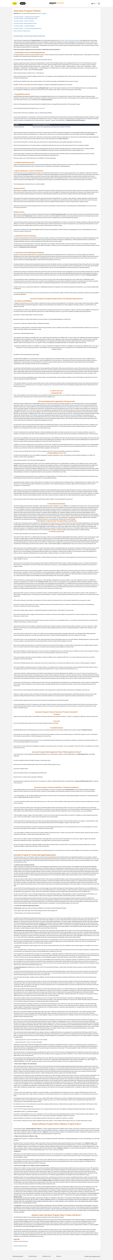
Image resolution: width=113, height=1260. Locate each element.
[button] (94, 3)
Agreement (29, 99)
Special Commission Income (20, 1245)
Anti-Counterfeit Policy (24, 485)
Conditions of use (46, 1256)
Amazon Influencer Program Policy (22, 31)
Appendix (16, 166)
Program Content (27, 894)
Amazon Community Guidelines (56, 1149)
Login (14, 3)
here (48, 363)
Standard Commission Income (21, 1241)
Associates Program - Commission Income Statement (26, 16)
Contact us (58, 1256)
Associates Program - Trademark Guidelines (24, 26)
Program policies (33, 1256)
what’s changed (42, 13)
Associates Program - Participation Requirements (25, 18)
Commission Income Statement (44, 588)
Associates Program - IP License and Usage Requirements (27, 28)
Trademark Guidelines (73, 570)
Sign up (23, 3)
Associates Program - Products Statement (24, 21)
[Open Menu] (99, 3)
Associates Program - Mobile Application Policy (25, 23)
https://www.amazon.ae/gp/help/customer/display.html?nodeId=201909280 (51, 126)
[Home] (56, 3)
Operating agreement (18, 1256)
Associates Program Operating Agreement (69, 40)
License (59, 441)
